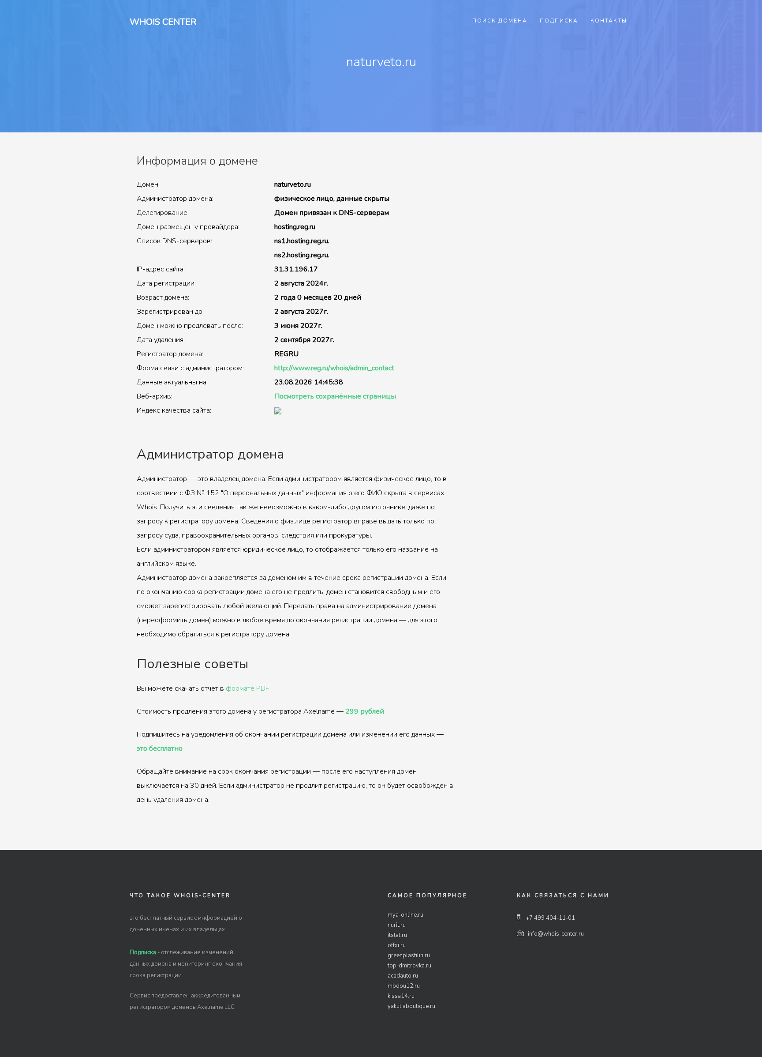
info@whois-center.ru (556, 934)
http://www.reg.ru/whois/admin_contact (334, 368)
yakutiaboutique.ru (411, 1006)
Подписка (559, 20)
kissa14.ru (401, 996)
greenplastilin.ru (409, 955)
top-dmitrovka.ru (409, 966)
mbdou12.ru (404, 986)
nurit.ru (397, 925)
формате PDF (247, 688)
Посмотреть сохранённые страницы (335, 396)
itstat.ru (397, 935)
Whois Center (163, 22)
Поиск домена (499, 20)
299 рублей (364, 711)
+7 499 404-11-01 (550, 918)
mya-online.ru (405, 915)
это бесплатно (160, 748)
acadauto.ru (403, 976)
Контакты (608, 20)
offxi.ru (397, 945)
